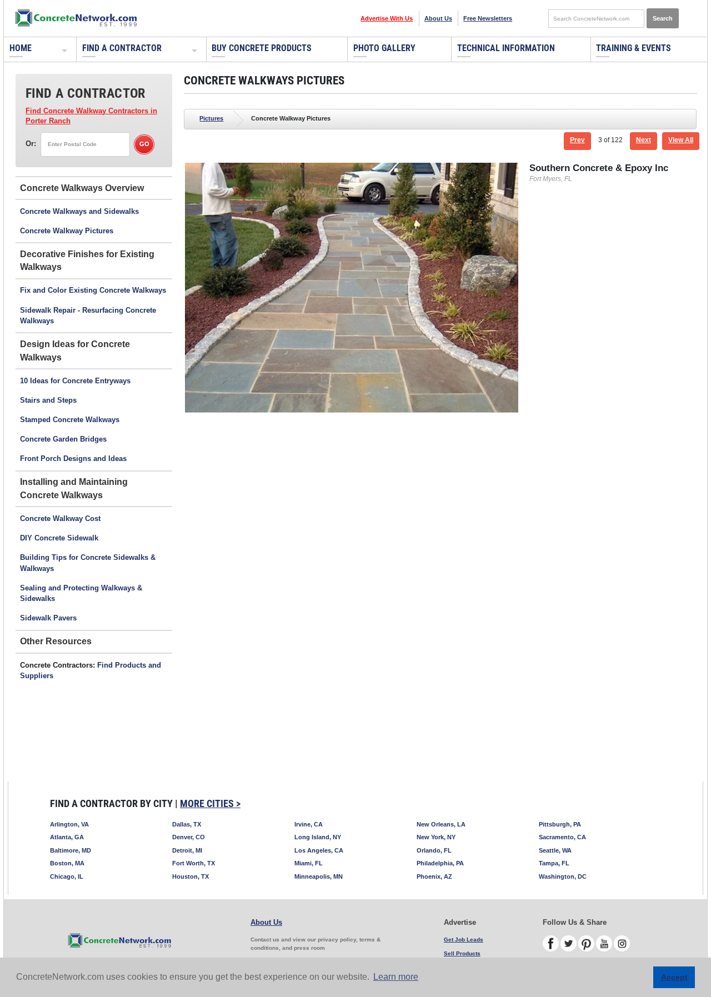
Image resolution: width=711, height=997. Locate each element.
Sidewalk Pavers (48, 618)
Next (643, 140)
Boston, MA (67, 863)
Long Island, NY (317, 837)
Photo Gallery (384, 48)
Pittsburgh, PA (560, 824)
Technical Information (506, 48)
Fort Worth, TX (193, 863)
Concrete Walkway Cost (60, 518)
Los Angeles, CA (318, 850)
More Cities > (210, 803)
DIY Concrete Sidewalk (59, 538)
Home (20, 48)
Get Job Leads (463, 939)
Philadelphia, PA (440, 863)
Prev (577, 140)
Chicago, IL (66, 876)
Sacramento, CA (562, 837)
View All (680, 140)
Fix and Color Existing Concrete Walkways (93, 290)
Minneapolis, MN (318, 876)
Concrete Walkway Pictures (66, 231)
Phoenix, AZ (434, 876)
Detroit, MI (187, 850)
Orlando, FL (434, 850)
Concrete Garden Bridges (63, 439)
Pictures (211, 118)
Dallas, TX (186, 824)
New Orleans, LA (441, 824)
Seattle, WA (555, 850)
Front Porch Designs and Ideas (73, 458)
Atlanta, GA (67, 837)
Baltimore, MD (70, 850)
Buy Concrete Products (262, 48)
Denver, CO (188, 837)
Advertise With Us (386, 18)
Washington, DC (563, 876)
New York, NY (436, 837)
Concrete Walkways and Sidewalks (79, 211)
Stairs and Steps (48, 400)
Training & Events (633, 48)
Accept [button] (674, 977)
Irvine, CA (308, 824)
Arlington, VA (69, 824)
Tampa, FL (554, 863)
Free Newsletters (487, 18)
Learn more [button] (395, 976)
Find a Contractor (122, 48)
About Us (438, 18)
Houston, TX (190, 876)
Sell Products (462, 953)
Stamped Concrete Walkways (69, 419)
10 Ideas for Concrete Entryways (75, 381)
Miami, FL (308, 863)
